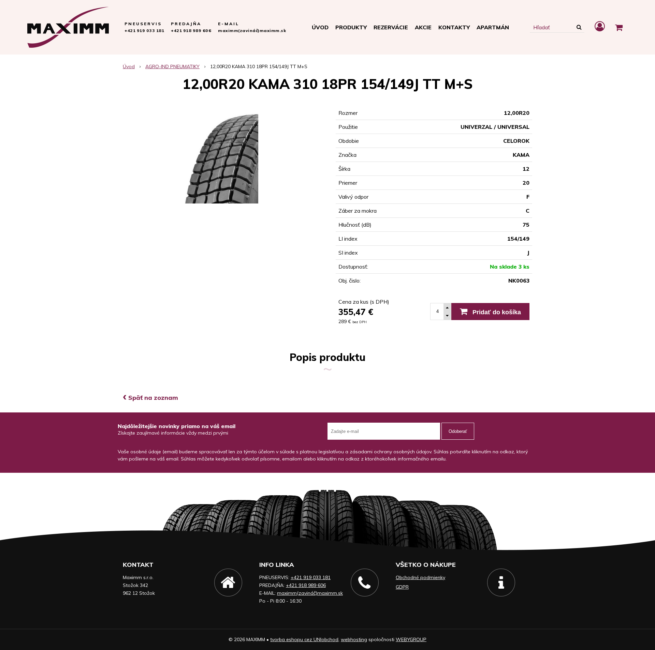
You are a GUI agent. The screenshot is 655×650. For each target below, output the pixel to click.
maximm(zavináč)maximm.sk (252, 30)
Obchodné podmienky (420, 577)
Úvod (320, 27)
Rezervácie (391, 27)
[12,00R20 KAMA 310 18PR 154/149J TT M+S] (221, 154)
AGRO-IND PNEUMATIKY (172, 66)
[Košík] (619, 27)
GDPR (402, 587)
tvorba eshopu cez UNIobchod (304, 639)
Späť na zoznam (150, 398)
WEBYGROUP (411, 639)
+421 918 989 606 (191, 30)
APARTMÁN (493, 27)
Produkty (351, 27)
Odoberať (458, 431)
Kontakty (454, 27)
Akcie (423, 27)
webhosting (354, 639)
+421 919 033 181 (144, 30)
